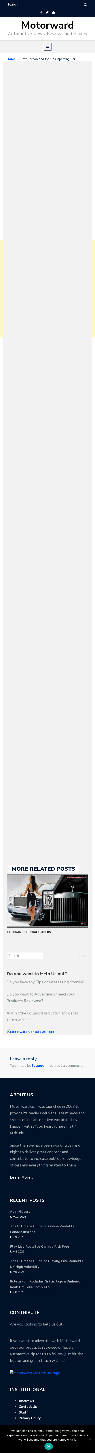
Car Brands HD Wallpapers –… (32, 932)
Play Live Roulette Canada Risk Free (39, 1246)
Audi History (20, 1211)
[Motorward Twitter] (47, 12)
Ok (49, 1446)
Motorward (47, 25)
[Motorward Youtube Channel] (53, 12)
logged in (40, 1065)
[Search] (85, 5)
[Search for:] (21, 4)
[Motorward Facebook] (41, 12)
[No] (89, 1439)
